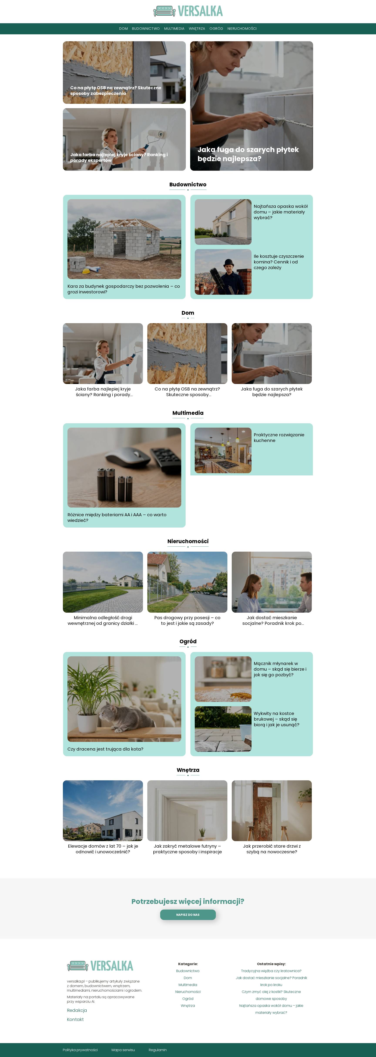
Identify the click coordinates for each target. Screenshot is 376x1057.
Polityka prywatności (80, 1049)
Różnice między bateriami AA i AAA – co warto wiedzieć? (116, 517)
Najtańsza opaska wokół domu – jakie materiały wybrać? (281, 211)
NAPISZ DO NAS (188, 915)
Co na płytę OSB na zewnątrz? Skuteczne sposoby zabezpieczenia (115, 90)
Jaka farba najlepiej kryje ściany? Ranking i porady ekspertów (119, 157)
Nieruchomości (242, 28)
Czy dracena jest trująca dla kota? (105, 749)
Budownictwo (146, 28)
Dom (123, 28)
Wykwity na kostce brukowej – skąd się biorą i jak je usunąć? (276, 719)
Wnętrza (197, 28)
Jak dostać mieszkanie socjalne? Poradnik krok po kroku (271, 620)
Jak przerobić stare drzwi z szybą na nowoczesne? (272, 849)
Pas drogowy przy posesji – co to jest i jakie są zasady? (187, 620)
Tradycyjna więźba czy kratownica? (271, 970)
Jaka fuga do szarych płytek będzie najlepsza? (248, 154)
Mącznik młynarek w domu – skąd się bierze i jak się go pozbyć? (280, 669)
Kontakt (75, 1019)
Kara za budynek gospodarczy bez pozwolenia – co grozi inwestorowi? (123, 289)
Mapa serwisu (123, 1049)
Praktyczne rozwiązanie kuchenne (279, 437)
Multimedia (174, 28)
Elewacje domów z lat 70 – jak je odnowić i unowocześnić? (103, 849)
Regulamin (158, 1049)
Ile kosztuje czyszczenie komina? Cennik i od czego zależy (279, 261)
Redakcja (77, 1010)
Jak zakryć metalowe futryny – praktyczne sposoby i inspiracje (187, 849)
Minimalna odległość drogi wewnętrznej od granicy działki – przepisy (103, 620)
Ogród (216, 28)
